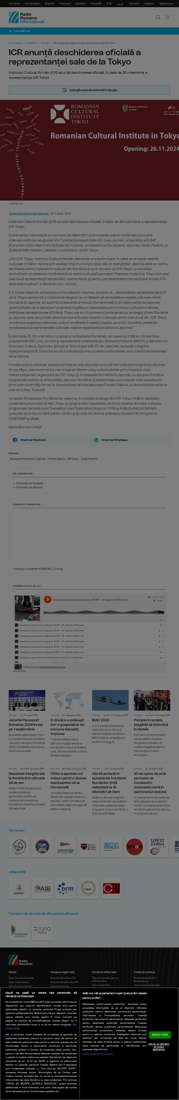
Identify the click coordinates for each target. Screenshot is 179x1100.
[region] (89, 1044)
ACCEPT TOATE (160, 1035)
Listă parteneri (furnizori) (98, 1054)
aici (38, 1069)
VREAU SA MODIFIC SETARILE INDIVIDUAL (158, 1047)
